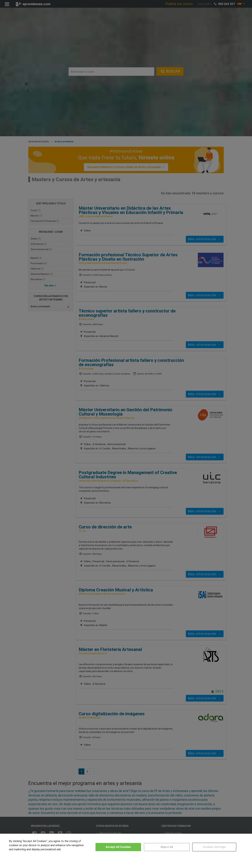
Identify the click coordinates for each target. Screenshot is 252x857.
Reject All (167, 847)
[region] (126, 845)
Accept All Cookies (118, 847)
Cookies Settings (214, 847)
